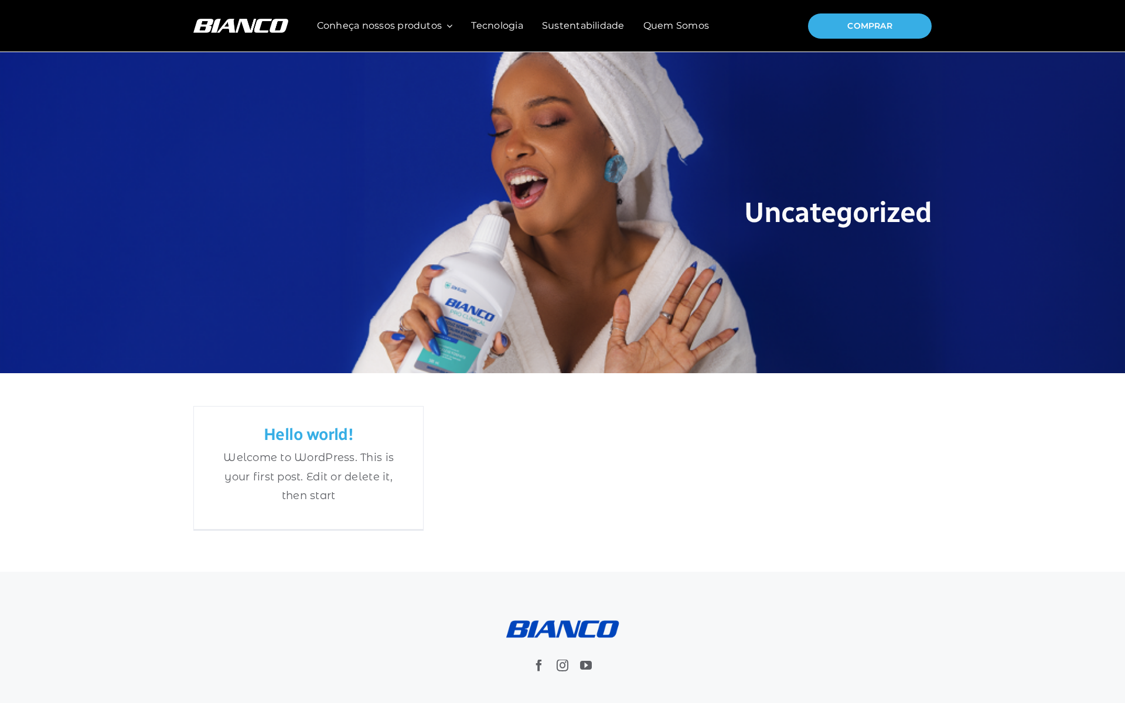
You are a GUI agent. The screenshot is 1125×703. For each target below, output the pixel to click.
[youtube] (586, 665)
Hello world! (308, 434)
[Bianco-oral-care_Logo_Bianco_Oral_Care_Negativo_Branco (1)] (240, 24)
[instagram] (562, 665)
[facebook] (539, 665)
